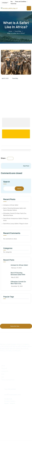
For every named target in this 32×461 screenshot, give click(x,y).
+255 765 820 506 (10, 389)
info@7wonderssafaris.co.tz (12, 394)
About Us (4, 368)
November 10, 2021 (17, 286)
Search (6, 182)
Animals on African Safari (10, 205)
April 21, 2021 (5, 78)
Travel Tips (13, 3)
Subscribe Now (14, 326)
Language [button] (4, 2)
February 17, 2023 (16, 268)
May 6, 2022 (15, 277)
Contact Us (5, 371)
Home (10, 31)
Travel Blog (17, 31)
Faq (12, 1)
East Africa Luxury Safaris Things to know (15, 223)
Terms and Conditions (20, 1)
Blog (3, 374)
